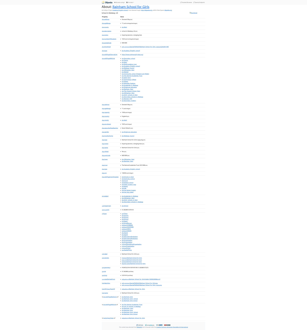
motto (105, 35)
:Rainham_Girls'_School (130, 299)
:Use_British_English (129, 190)
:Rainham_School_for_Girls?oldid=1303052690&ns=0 (141, 279)
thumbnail (106, 47)
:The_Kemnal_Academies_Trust (132, 76)
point (105, 210)
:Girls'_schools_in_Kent (130, 95)
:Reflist (125, 186)
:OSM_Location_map (129, 184)
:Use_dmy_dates (127, 192)
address (105, 19)
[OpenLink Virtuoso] (140, 325)
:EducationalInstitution (130, 237)
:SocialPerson (127, 223)
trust (104, 165)
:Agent (125, 221)
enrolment (106, 124)
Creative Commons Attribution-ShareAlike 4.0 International (172, 327)
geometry (106, 267)
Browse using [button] (120, 2)
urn (104, 173)
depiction (106, 283)
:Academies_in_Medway (130, 85)
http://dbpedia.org (146, 10)
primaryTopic (108, 318)
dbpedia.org (168, 10)
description (106, 31)
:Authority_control (128, 179)
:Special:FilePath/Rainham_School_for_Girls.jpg (140, 283)
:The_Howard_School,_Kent (131, 91)
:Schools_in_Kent (128, 177)
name (105, 148)
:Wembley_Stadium (128, 83)
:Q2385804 (127, 225)
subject (105, 196)
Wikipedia (139, 327)
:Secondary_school (128, 58)
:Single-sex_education (129, 87)
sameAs (105, 258)
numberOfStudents (109, 39)
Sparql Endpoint (200, 2)
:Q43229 (126, 231)
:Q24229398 (127, 227)
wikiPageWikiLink (108, 58)
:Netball (125, 72)
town (105, 159)
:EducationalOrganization (131, 244)
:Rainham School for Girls (132, 258)
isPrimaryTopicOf (108, 289)
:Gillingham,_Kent (128, 70)
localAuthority (107, 136)
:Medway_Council (128, 68)
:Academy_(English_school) (131, 51)
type (104, 51)
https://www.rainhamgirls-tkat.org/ (132, 54)
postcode (106, 155)
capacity (105, 112)
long (104, 275)
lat (104, 271)
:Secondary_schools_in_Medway (132, 97)
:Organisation (127, 240)
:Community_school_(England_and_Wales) (135, 74)
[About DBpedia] (107, 2)
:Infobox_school (127, 183)
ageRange (106, 23)
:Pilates (125, 81)
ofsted (105, 151)
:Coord (125, 181)
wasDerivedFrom (108, 279)
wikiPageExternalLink (109, 54)
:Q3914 (126, 229)
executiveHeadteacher (110, 128)
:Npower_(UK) (127, 99)
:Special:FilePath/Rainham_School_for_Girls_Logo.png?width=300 (145, 47)
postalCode (106, 43)
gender (105, 132)
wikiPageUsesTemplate (110, 177)
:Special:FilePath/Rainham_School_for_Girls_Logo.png (142, 285)
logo (104, 140)
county (105, 27)
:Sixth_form (126, 78)
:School (125, 206)
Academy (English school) (120, 10)
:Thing (124, 214)
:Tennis (125, 60)
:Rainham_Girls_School (129, 301)
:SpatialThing (127, 250)
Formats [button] (130, 2)
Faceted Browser (187, 2)
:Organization (128, 246)
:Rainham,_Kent (127, 89)
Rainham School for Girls (130, 6)
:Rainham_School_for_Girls (133, 289)
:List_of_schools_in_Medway (131, 306)
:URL (124, 188)
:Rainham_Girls (127, 297)
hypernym (106, 206)
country (105, 116)
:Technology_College (129, 79)
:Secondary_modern (129, 101)
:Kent (124, 27)
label (104, 254)
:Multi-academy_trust (129, 64)
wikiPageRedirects (110, 297)
